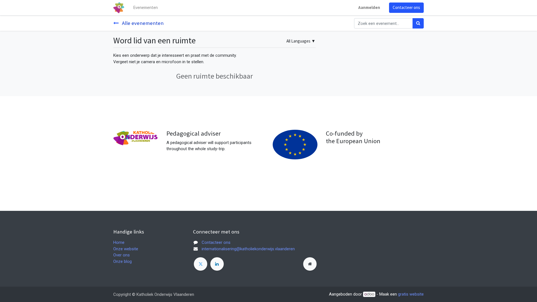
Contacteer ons (406, 7)
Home (118, 242)
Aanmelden (369, 7)
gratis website (411, 294)
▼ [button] (300, 41)
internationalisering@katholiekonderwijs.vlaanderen (248, 248)
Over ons (121, 255)
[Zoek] (418, 23)
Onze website (125, 248)
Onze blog (122, 261)
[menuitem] (145, 7)
